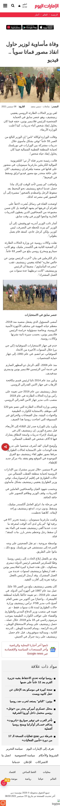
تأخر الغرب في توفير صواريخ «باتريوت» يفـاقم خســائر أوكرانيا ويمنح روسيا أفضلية (29, 724)
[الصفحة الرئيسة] (46, 4)
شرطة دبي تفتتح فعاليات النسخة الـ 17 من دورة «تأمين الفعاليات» (30, 738)
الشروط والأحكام (48, 755)
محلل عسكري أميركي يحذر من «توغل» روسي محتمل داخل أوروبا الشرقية (29, 710)
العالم (53, 779)
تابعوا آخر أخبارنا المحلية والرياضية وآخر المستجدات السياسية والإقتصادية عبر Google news (26, 649)
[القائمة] (13, 6)
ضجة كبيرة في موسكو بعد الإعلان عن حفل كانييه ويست (30, 691)
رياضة (28, 779)
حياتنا (40, 779)
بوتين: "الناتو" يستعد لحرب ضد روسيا (31, 701)
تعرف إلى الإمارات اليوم (40, 748)
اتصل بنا (6, 755)
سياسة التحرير (14, 748)
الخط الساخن (29, 772)
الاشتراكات (41, 762)
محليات (46, 772)
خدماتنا (16, 762)
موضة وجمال (10, 779)
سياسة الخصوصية (25, 755)
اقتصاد (12, 772)
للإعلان (28, 762)
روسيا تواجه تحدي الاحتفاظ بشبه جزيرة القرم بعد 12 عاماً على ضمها (30, 680)
